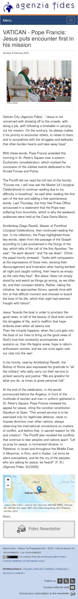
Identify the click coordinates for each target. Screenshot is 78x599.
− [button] (8, 485)
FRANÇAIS (61, 569)
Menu (7, 20)
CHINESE (19, 573)
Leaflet (7, 504)
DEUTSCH (8, 573)
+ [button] (8, 479)
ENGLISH (38, 569)
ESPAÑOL (50, 569)
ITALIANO (28, 569)
